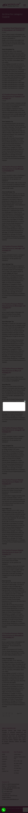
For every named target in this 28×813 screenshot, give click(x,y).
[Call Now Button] (3, 810)
